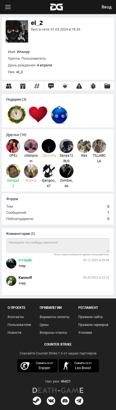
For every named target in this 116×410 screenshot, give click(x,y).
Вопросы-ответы (53, 333)
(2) (33, 234)
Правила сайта (90, 317)
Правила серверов (93, 325)
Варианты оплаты (55, 317)
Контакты (16, 317)
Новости (14, 333)
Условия (85, 333)
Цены (44, 325)
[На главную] (58, 390)
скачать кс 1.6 (79, 365)
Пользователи (19, 325)
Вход (106, 7)
